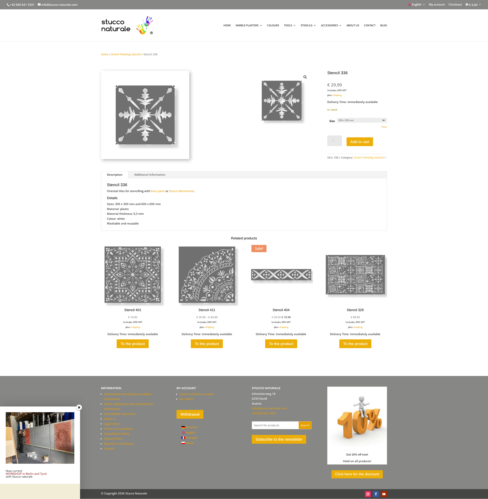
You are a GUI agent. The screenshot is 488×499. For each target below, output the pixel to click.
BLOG (383, 25)
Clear (384, 126)
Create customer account (196, 394)
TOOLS (288, 25)
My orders (186, 399)
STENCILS (306, 25)
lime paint (158, 191)
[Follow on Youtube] (384, 494)
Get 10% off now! (357, 454)
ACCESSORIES (329, 25)
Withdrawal (190, 414)
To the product (132, 344)
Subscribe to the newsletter (279, 439)
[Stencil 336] (145, 158)
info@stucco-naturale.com (269, 408)
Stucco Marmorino (181, 191)
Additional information (149, 174)
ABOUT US (353, 25)
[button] (305, 77)
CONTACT (370, 25)
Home (104, 54)
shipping (337, 95)
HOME (227, 25)
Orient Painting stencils (126, 54)
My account (437, 4)
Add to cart (359, 142)
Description (115, 174)
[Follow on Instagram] (368, 494)
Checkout (455, 4)
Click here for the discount (357, 474)
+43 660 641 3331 (22, 4)
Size (332, 121)
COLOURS (273, 25)
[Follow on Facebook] (376, 494)
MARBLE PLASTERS (247, 25)
